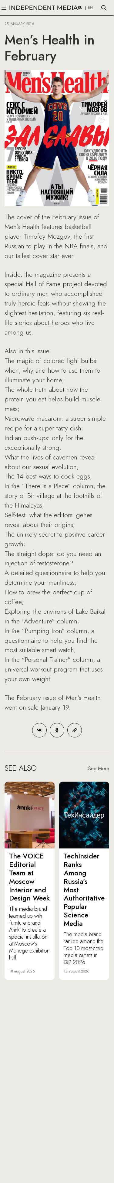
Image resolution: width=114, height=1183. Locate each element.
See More (98, 768)
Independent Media (43, 7)
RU (80, 7)
